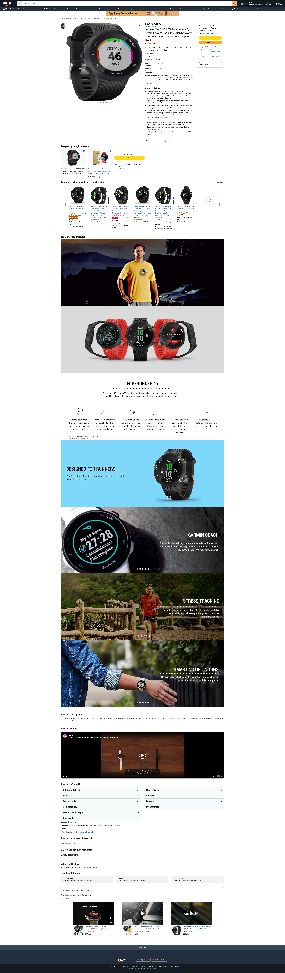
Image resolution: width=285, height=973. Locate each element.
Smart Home (222, 9)
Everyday (256, 9)
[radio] (63, 26)
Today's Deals (92, 9)
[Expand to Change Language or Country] (148, 960)
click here (116, 825)
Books (101, 9)
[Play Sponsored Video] (142, 913)
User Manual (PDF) (68, 843)
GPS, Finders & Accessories (77, 18)
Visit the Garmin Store (152, 26)
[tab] (137, 569)
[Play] (63, 776)
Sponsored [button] (64, 898)
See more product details (155, 137)
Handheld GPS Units (110, 18)
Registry (132, 9)
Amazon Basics (36, 9)
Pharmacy (247, 9)
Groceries (70, 9)
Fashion (124, 9)
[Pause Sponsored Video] (111, 918)
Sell (117, 9)
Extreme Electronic (215, 47)
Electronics (64, 18)
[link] (100, 158)
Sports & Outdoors (209, 9)
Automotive (174, 9)
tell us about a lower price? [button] (85, 832)
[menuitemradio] (218, 776)
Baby (182, 9)
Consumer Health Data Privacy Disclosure (144, 966)
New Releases (59, 9)
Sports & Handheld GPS (95, 18)
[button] (5, 9)
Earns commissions (80, 735)
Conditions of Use (114, 966)
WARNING (67, 890)
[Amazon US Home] (122, 960)
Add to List (204, 64)
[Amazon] (8, 3)
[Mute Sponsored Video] (111, 922)
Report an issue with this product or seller (162, 141)
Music (139, 9)
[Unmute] (222, 776)
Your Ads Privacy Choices (167, 966)
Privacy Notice (126, 966)
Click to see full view (104, 102)
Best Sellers (48, 9)
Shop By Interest (235, 9)
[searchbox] (127, 3)
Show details (122, 168)
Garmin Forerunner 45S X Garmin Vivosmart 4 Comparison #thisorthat (93, 737)
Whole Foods (80, 9)
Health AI (13, 9)
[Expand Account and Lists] (262, 4)
